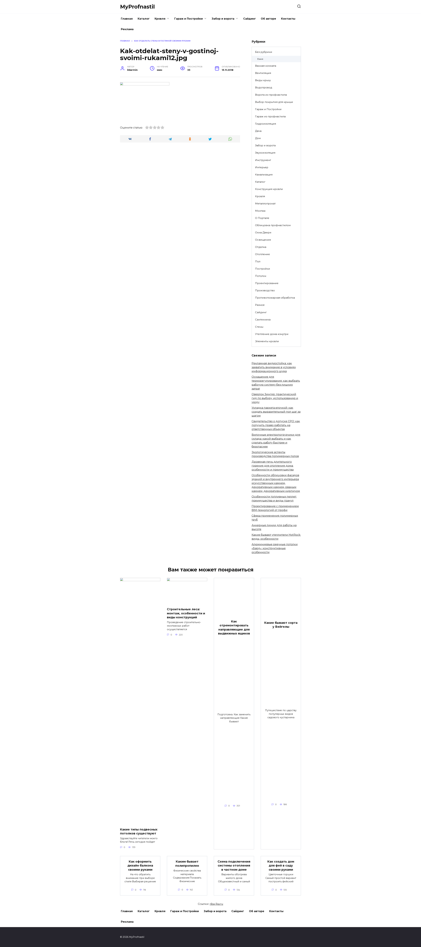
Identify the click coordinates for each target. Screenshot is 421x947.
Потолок (260, 275)
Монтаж (260, 210)
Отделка (260, 247)
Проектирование (266, 283)
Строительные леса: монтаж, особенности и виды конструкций (186, 613)
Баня (260, 59)
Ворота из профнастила (271, 94)
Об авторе (268, 18)
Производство (265, 290)
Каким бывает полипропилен (187, 863)
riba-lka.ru (216, 904)
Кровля (160, 18)
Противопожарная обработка (275, 297)
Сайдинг (249, 18)
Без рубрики (263, 51)
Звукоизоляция (265, 152)
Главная (127, 18)
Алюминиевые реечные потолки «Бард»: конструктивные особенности (275, 548)
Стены (259, 326)
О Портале (262, 218)
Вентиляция (263, 73)
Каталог (144, 18)
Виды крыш (263, 80)
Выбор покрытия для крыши (274, 102)
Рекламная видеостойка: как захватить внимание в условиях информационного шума (274, 367)
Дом (258, 138)
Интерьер (261, 167)
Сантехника (263, 319)
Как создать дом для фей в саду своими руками (280, 865)
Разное (260, 304)
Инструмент (263, 160)
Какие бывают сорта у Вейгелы (280, 624)
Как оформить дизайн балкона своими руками (140, 865)
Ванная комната (265, 65)
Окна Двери (263, 232)
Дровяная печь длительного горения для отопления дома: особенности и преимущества (273, 465)
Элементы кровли (267, 341)
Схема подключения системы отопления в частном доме (234, 865)
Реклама (127, 29)
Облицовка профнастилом (273, 225)
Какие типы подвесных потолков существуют (138, 831)
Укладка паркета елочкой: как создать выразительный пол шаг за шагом (276, 411)
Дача (258, 130)
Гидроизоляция (265, 123)
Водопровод (263, 87)
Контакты (288, 18)
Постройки (262, 268)
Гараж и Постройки (188, 18)
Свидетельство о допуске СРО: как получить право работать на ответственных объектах (276, 425)
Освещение (263, 239)
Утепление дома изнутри (271, 334)
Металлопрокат (265, 203)
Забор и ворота (223, 18)
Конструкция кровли (269, 189)
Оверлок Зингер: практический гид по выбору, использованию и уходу (275, 398)
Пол (257, 261)
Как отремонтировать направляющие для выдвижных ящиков (234, 627)
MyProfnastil (137, 6)
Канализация (263, 174)
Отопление (262, 254)
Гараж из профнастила (270, 116)
